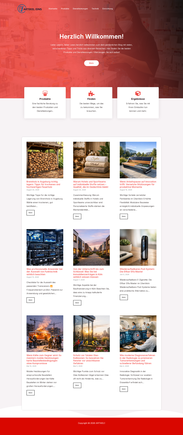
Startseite (53, 8)
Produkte (65, 8)
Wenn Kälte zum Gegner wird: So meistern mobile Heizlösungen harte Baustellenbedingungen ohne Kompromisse (44, 359)
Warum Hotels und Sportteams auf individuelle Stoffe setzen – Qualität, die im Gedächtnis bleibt (90, 184)
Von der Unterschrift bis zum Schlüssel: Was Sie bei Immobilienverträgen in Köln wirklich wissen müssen (88, 273)
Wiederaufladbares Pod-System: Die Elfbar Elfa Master (137, 270)
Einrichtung (107, 8)
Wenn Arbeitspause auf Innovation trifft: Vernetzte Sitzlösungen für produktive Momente (138, 184)
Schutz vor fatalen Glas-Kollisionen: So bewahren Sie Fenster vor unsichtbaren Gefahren (88, 359)
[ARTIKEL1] (30, 8)
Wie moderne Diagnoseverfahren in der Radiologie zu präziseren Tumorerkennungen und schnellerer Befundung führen (137, 359)
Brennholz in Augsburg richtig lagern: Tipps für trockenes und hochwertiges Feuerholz (43, 184)
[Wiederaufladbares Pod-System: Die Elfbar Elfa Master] (138, 263)
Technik (95, 8)
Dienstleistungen (80, 8)
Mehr (30, 213)
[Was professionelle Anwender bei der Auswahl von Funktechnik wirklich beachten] (45, 263)
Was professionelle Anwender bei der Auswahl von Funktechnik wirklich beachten (44, 272)
